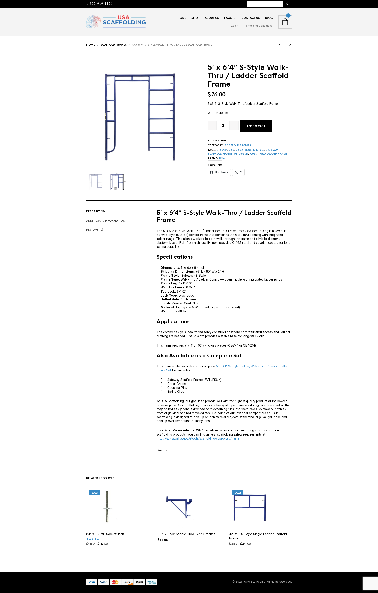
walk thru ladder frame (268, 153)
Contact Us (251, 18)
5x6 (231, 150)
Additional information (105, 220)
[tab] (117, 211)
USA (222, 158)
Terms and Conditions (258, 25)
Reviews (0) (94, 230)
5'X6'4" (222, 150)
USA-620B (241, 153)
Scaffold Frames (113, 45)
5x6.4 (239, 150)
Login (234, 25)
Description (95, 211)
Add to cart (255, 126)
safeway (272, 150)
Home (181, 18)
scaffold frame (220, 153)
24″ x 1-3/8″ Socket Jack (105, 534)
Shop (195, 18)
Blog (269, 18)
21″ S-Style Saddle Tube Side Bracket (186, 534)
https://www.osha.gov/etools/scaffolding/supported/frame (198, 438)
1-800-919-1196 (99, 4)
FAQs (228, 18)
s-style (258, 150)
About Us (212, 18)
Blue (248, 150)
